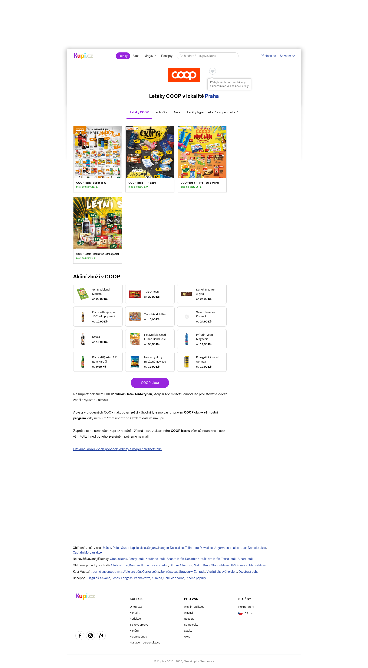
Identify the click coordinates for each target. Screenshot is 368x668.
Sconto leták (175, 559)
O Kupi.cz (136, 606)
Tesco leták (228, 559)
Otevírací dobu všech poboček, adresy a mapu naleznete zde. (117, 449)
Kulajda (157, 578)
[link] (97, 159)
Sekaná (105, 578)
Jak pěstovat (169, 571)
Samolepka (191, 624)
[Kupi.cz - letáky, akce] (83, 56)
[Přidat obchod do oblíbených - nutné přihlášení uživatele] (212, 71)
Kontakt (134, 612)
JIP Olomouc (239, 565)
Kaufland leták (155, 559)
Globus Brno (119, 565)
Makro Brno (202, 565)
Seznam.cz (287, 56)
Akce (136, 56)
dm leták (214, 559)
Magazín (150, 56)
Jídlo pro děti (132, 571)
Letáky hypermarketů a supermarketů (212, 112)
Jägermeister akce (227, 547)
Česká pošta (150, 571)
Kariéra (134, 630)
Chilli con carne (173, 578)
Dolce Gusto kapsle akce (129, 547)
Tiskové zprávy (139, 624)
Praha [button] (212, 96)
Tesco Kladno (159, 565)
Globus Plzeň (220, 565)
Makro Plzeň (257, 565)
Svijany (152, 547)
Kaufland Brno (139, 565)
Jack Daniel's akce (253, 547)
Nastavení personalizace (145, 642)
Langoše (127, 578)
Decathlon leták (196, 559)
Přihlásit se (268, 56)
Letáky (123, 56)
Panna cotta (142, 578)
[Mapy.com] (101, 636)
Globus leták (118, 559)
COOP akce (150, 383)
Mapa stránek (138, 636)
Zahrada (199, 571)
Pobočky (161, 112)
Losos (116, 578)
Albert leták (245, 559)
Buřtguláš (92, 578)
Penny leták (136, 559)
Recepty (166, 56)
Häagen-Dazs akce (171, 547)
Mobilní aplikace (194, 606)
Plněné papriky (196, 578)
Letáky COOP (139, 112)
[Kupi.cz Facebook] (79, 636)
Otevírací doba (249, 571)
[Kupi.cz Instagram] (90, 636)
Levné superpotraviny (107, 571)
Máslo (107, 547)
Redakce (135, 618)
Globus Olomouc (181, 565)
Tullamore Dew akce (199, 547)
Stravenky (186, 571)
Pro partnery (246, 606)
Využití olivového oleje (222, 571)
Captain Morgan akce (87, 552)
